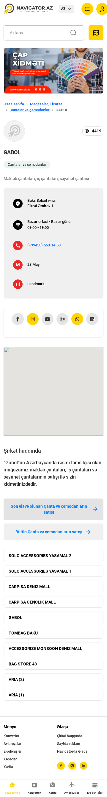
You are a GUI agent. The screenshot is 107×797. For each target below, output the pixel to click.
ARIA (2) (16, 679)
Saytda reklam (68, 744)
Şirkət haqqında (69, 736)
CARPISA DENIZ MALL (29, 586)
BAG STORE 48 (23, 664)
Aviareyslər (12, 744)
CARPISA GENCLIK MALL (32, 602)
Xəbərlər (10, 759)
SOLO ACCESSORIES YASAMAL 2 (40, 555)
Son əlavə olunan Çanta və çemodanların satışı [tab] (49, 509)
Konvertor (11, 736)
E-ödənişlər (12, 751)
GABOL (15, 617)
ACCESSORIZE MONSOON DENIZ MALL (45, 648)
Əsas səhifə (14, 104)
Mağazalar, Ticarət (46, 104)
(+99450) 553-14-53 (44, 245)
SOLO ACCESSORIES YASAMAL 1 (40, 571)
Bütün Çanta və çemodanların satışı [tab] (48, 531)
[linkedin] (83, 766)
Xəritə (8, 767)
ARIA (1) (16, 695)
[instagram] (72, 766)
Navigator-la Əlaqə (72, 751)
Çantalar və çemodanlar (30, 110)
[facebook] (61, 766)
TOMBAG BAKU (23, 633)
